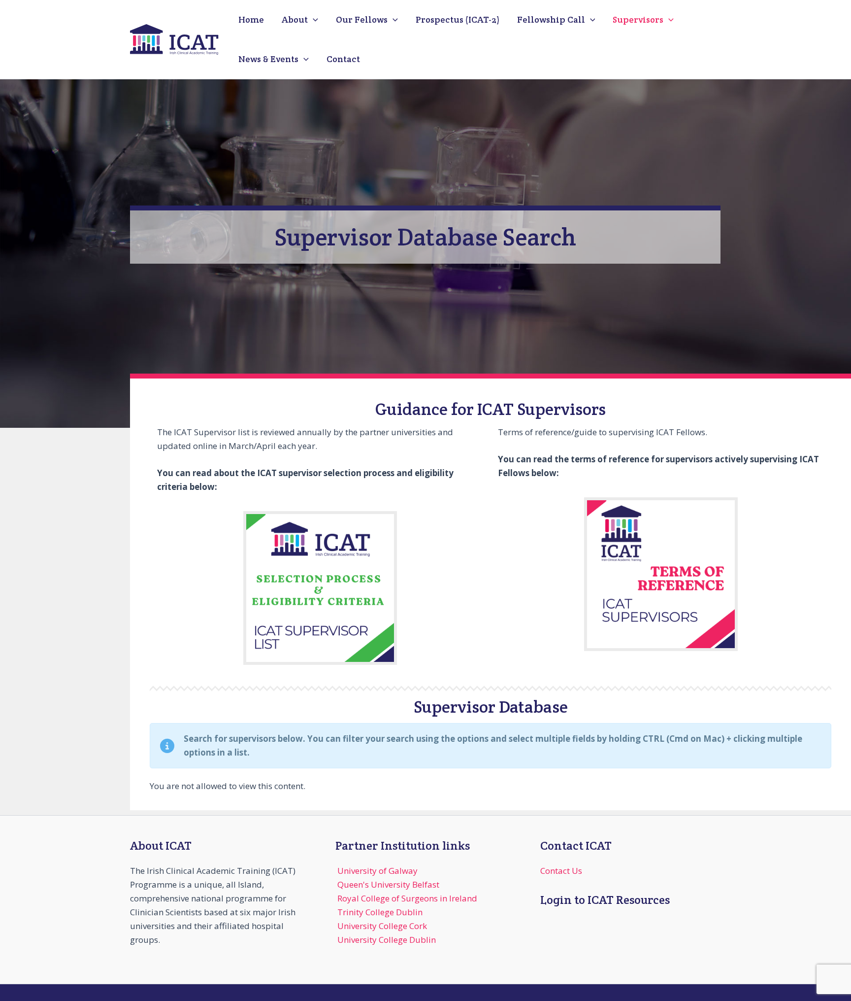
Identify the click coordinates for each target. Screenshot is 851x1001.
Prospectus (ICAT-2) (457, 19)
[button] (313, 19)
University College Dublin (386, 939)
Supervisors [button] (638, 19)
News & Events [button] (268, 59)
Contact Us (561, 870)
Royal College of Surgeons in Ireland (407, 898)
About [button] (295, 19)
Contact (343, 59)
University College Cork (382, 926)
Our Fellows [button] (362, 19)
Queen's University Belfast (388, 884)
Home (251, 19)
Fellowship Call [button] (551, 19)
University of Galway (377, 870)
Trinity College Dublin (380, 912)
